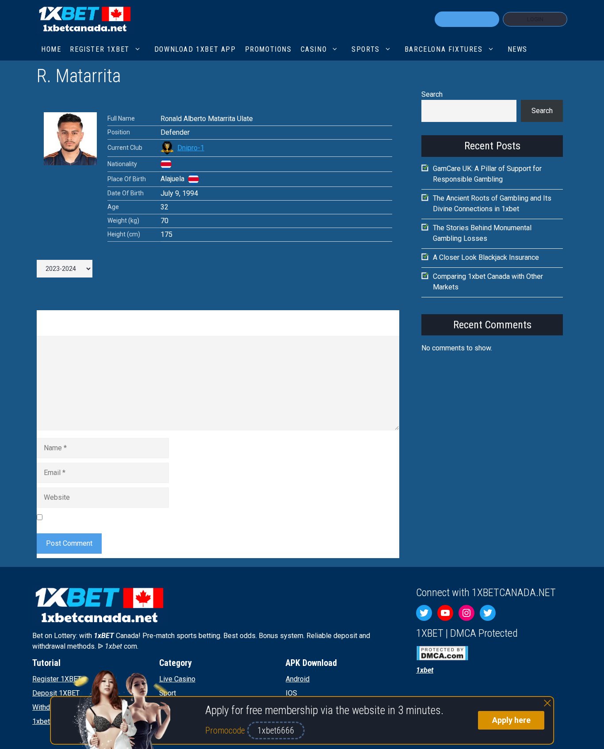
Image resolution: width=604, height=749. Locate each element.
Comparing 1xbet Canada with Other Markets (488, 281)
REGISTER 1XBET (99, 49)
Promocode (226, 730)
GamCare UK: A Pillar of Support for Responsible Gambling (487, 173)
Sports (366, 49)
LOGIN (535, 19)
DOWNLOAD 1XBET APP (195, 49)
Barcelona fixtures (444, 49)
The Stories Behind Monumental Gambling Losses (482, 233)
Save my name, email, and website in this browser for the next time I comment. (167, 517)
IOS (291, 693)
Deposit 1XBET (56, 693)
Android (298, 679)
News (518, 49)
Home (51, 49)
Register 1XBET (56, 679)
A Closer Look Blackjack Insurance (486, 257)
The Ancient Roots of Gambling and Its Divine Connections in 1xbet (492, 203)
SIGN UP (467, 19)
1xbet (41, 721)
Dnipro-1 (190, 148)
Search (432, 94)
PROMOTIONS (268, 49)
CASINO (314, 49)
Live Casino (177, 679)
